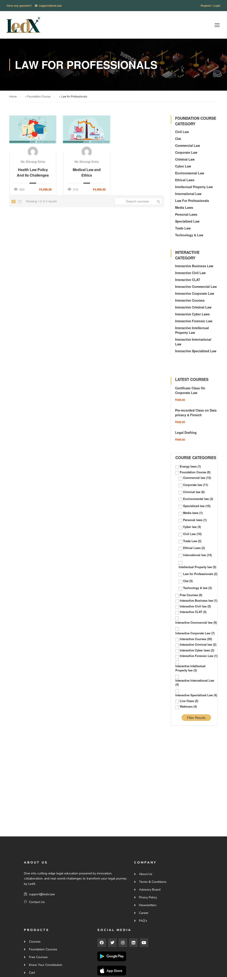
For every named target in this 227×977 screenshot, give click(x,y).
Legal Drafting (186, 432)
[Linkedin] (133, 942)
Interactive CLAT (187, 279)
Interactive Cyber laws (192, 314)
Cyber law (183, 166)
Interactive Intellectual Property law (192, 330)
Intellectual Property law (194, 187)
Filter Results (196, 717)
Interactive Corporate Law (194, 293)
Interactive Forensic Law (193, 321)
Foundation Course (39, 96)
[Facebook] (101, 942)
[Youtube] (144, 942)
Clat (178, 138)
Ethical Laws (184, 180)
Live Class (189, 701)
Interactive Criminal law (193, 307)
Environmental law (189, 173)
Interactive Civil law (190, 273)
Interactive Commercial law (196, 286)
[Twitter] (112, 942)
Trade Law (183, 228)
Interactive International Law (194, 683)
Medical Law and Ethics (87, 172)
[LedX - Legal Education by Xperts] (24, 27)
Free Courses (191, 595)
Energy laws (190, 466)
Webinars (188, 706)
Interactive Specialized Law (195, 351)
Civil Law (182, 131)
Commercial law (187, 145)
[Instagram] (122, 942)
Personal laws (186, 214)
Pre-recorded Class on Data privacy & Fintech (196, 412)
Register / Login (210, 6)
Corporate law (186, 152)
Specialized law (187, 221)
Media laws (184, 207)
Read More (32, 133)
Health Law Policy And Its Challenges (33, 172)
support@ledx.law (50, 6)
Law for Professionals (192, 200)
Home (13, 96)
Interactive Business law (194, 266)
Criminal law (185, 159)
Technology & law (189, 235)
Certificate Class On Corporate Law (190, 390)
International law (188, 193)
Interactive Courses (190, 300)
